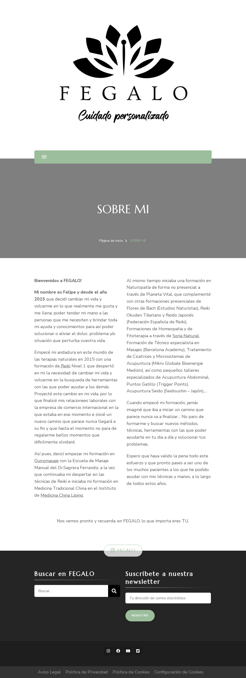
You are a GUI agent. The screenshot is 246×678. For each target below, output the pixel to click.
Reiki (65, 366)
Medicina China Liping (62, 495)
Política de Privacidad (87, 672)
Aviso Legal (49, 672)
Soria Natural (185, 336)
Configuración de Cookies (178, 672)
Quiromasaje (46, 461)
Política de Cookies (131, 672)
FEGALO (126, 551)
